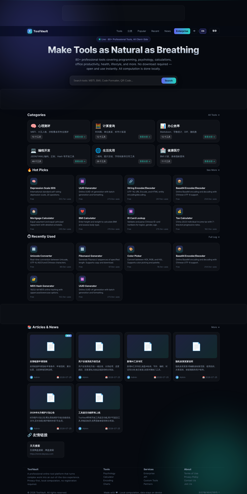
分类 (130, 31)
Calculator (108, 477)
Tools (119, 31)
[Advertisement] (124, 13)
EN (202, 31)
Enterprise (182, 31)
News (167, 31)
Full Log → (214, 237)
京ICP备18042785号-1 (209, 492)
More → (215, 327)
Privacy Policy (191, 477)
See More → (213, 170)
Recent (155, 31)
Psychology (109, 473)
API (145, 477)
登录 (214, 31)
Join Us (188, 484)
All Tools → (214, 115)
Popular (142, 31)
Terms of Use (191, 473)
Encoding (108, 480)
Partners (148, 484)
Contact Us (190, 480)
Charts (106, 484)
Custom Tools (151, 480)
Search (169, 80)
